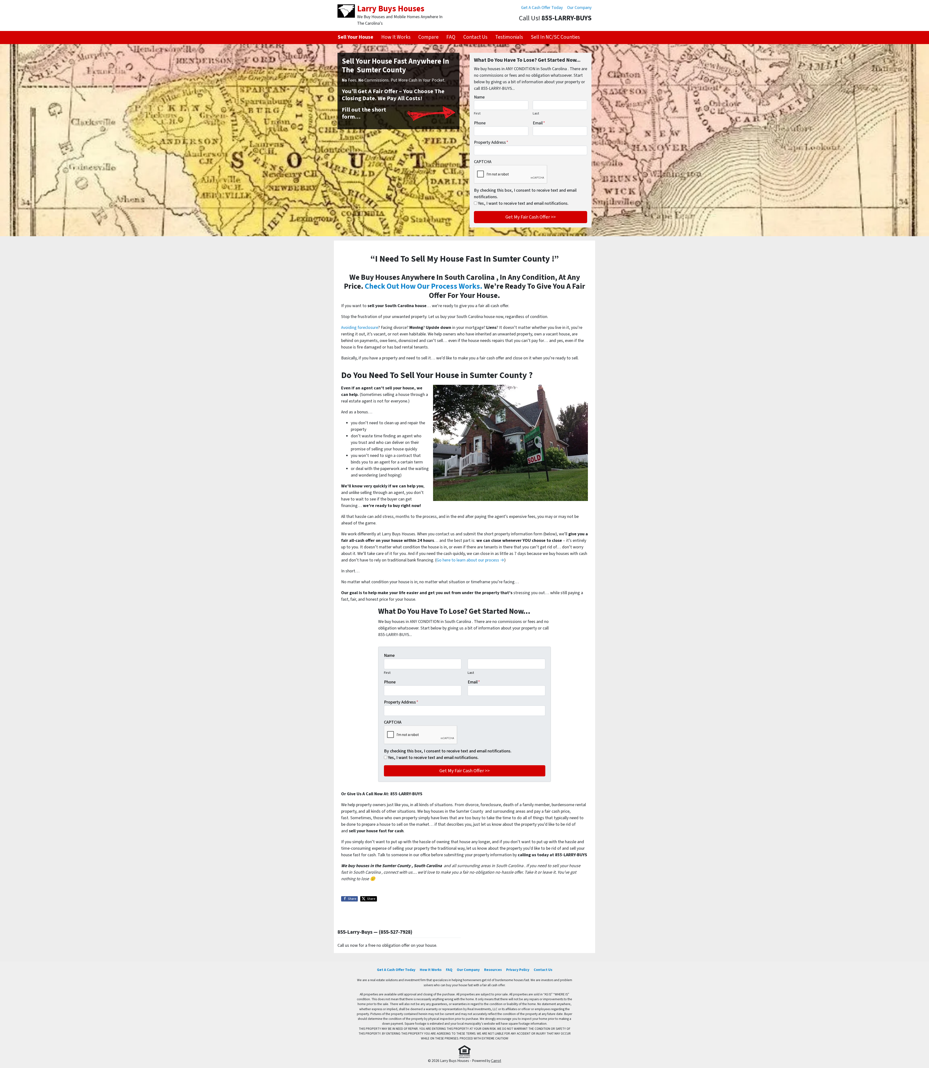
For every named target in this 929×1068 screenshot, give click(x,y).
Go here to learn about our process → (470, 560)
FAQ (450, 37)
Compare (428, 37)
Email (539, 123)
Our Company (579, 8)
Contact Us (475, 37)
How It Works (396, 37)
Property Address (491, 142)
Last (536, 113)
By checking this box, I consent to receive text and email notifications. (525, 193)
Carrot (496, 1060)
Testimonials (509, 37)
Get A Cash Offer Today (542, 8)
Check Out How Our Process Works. (423, 286)
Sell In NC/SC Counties (555, 37)
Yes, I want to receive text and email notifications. (523, 203)
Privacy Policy (517, 969)
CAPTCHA (482, 162)
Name (479, 97)
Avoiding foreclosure (359, 328)
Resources (493, 969)
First (477, 113)
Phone (480, 123)
